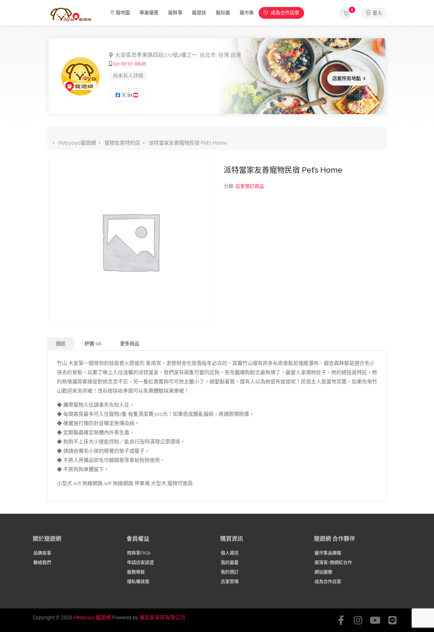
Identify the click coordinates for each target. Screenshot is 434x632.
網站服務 (323, 571)
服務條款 (136, 571)
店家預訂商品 (249, 186)
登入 (376, 13)
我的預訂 (230, 571)
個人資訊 (230, 552)
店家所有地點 (346, 78)
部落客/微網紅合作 (333, 562)
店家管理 (230, 581)
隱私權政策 (138, 581)
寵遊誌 (199, 13)
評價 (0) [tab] (93, 344)
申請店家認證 (140, 562)
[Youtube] (375, 620)
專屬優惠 (149, 13)
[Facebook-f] (340, 620)
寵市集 (247, 13)
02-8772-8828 (129, 64)
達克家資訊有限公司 (162, 618)
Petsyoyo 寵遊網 (92, 618)
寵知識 (223, 13)
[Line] (392, 620)
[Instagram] (358, 620)
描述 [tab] (60, 344)
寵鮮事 (175, 13)
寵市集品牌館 (328, 552)
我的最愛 (230, 562)
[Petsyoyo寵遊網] (71, 14)
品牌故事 (42, 552)
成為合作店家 (284, 13)
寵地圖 (123, 13)
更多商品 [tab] (129, 344)
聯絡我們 (42, 562)
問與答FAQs (139, 552)
